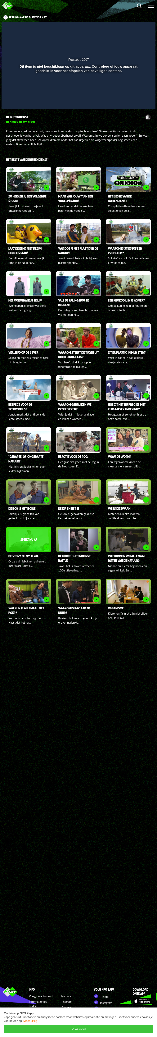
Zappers (66, 1007)
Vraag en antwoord (40, 996)
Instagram (105, 1002)
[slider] (78, 92)
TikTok (104, 996)
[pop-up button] (140, 100)
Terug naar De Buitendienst (28, 17)
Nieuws (66, 996)
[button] (9, 100)
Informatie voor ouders (38, 1004)
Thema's (66, 1001)
